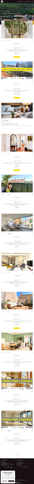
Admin (18, 480)
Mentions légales (15, 480)
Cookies (27, 480)
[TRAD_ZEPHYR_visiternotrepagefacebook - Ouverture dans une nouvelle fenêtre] (6, 467)
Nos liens (21, 480)
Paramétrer (4, 481)
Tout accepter (11, 481)
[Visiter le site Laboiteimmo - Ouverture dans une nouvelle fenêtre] (17, 482)
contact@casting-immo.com (5, 463)
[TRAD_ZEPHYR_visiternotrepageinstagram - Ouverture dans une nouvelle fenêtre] (9, 467)
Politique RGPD (24, 480)
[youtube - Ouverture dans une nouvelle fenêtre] (11, 467)
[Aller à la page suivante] (20, 454)
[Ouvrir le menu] (32, 1)
